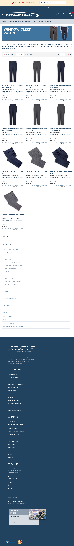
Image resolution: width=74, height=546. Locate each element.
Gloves (4, 295)
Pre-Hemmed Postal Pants (10, 309)
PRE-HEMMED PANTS (14, 400)
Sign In (40, 7)
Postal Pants (8, 259)
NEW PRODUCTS (12, 407)
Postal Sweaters (9, 272)
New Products (6, 305)
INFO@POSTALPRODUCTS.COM (16, 491)
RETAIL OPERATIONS (13, 381)
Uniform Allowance (8, 316)
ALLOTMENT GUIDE (13, 447)
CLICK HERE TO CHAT (13, 497)
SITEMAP (10, 457)
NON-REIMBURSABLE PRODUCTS (17, 394)
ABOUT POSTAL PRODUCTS (16, 425)
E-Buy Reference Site (8, 323)
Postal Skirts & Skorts (10, 268)
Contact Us (45, 7)
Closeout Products (8, 302)
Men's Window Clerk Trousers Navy (12, 172)
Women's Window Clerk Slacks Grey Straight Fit (37, 129)
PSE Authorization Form (11, 284)
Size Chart (5, 312)
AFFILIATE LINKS (12, 428)
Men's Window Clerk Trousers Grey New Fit (36, 86)
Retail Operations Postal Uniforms (19, 21)
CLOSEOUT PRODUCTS (14, 404)
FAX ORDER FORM (13, 441)
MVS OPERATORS (13, 377)
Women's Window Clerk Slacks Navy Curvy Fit (13, 129)
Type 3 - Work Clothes (9, 288)
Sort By (13, 54)
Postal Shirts (8, 256)
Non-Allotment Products (9, 298)
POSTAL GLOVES (12, 390)
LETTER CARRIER (12, 374)
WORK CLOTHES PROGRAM (15, 384)
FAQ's (4, 319)
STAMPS (10, 397)
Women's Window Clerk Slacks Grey (13, 215)
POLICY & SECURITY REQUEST (16, 431)
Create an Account (68, 7)
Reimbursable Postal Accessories (14, 275)
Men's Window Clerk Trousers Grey (36, 172)
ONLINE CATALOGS (13, 434)
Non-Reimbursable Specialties (13, 281)
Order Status (60, 7)
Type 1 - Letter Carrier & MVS (10, 249)
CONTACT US (12, 421)
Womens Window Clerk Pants (14, 265)
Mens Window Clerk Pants (13, 262)
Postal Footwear (9, 278)
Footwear (5, 291)
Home (4, 22)
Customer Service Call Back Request (13, 326)
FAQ (9, 451)
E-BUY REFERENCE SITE (14, 410)
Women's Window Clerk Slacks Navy (61, 172)
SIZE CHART (11, 444)
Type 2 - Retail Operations (10, 253)
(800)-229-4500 (12, 479)
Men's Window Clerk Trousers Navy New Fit (12, 86)
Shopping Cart (52, 7)
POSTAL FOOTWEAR (13, 387)
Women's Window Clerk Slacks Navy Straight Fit (61, 86)
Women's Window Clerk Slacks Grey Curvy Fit (61, 129)
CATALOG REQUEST (13, 438)
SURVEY (10, 454)
